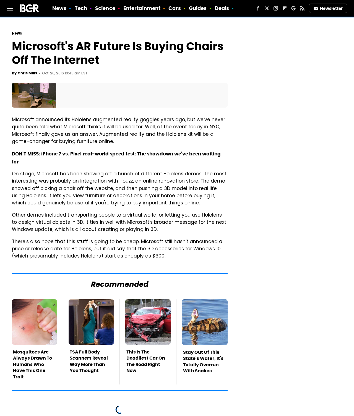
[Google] (293, 8)
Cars (174, 8)
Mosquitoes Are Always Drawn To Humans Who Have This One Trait (32, 364)
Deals (222, 8)
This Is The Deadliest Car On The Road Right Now (145, 361)
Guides (198, 8)
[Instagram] (276, 8)
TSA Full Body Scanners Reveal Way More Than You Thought (89, 361)
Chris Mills (27, 73)
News (59, 8)
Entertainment (141, 8)
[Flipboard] (284, 8)
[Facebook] (258, 8)
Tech (81, 8)
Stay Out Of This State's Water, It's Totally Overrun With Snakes (203, 361)
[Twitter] (267, 8)
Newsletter (331, 8)
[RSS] (302, 8)
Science (105, 8)
